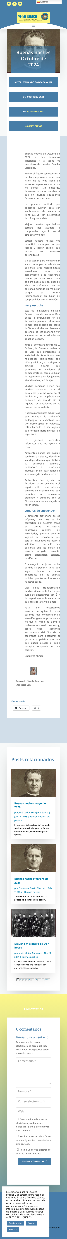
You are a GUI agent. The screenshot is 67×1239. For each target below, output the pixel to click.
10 (36, 979)
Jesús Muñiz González (30, 952)
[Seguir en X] (14, 4)
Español (44, 2)
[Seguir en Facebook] (9, 4)
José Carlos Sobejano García (33, 812)
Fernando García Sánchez (32, 888)
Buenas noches (34, 111)
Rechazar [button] (13, 1229)
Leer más (25, 1229)
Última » (47, 979)
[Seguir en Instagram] (20, 4)
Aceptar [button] (31, 1223)
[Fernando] (33, 673)
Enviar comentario (35, 1161)
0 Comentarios (33, 126)
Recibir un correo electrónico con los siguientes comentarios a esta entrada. (33, 1140)
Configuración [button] (15, 1223)
